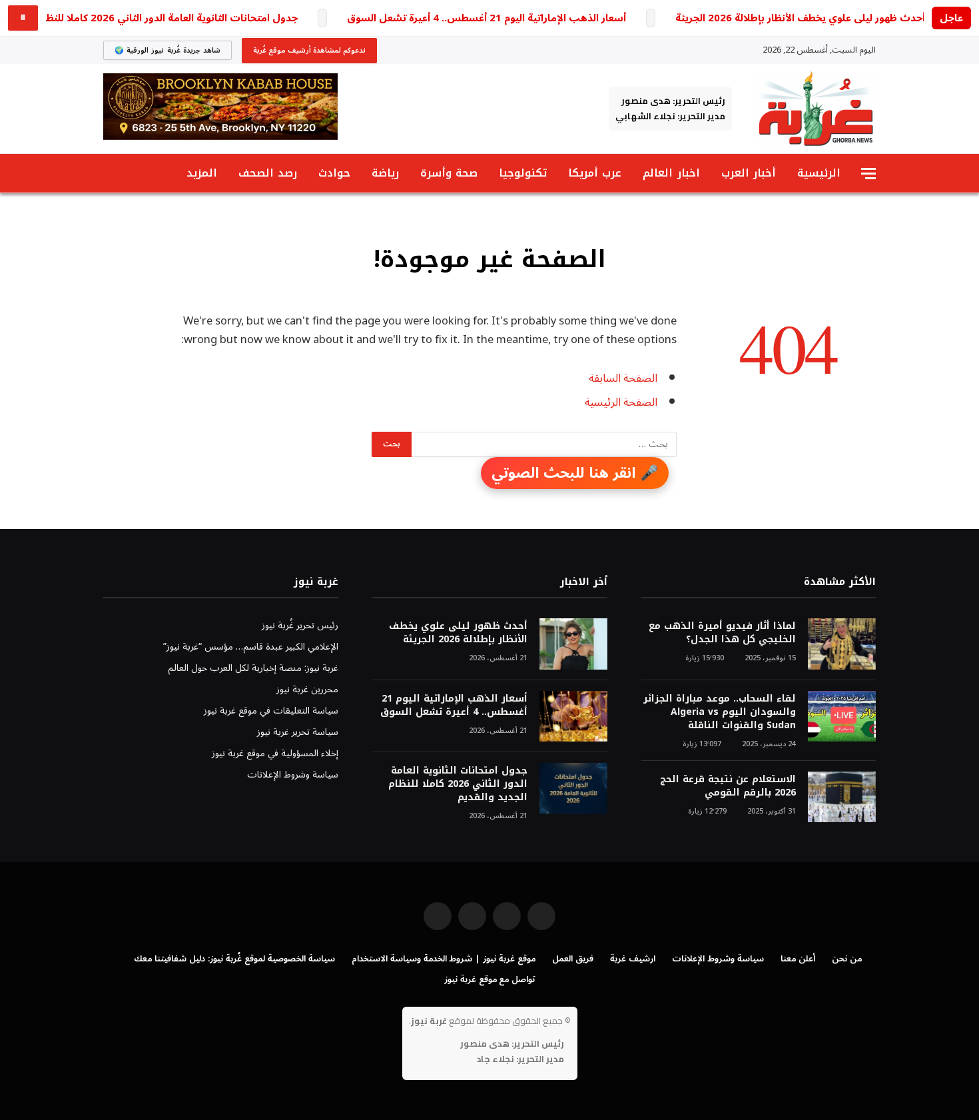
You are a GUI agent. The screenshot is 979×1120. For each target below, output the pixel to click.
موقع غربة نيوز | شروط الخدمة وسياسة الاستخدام (443, 958)
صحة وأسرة (449, 173)
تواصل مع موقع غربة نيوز (489, 979)
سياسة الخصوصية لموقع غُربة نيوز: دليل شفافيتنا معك (234, 958)
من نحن (847, 958)
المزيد (201, 173)
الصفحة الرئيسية (621, 402)
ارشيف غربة (632, 958)
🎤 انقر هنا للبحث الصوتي (574, 473)
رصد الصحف (267, 173)
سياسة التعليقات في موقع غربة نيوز (271, 710)
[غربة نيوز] (815, 108)
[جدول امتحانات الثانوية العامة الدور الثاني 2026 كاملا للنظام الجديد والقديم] (573, 788)
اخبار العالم (671, 173)
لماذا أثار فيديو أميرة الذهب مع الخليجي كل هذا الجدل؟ (722, 633)
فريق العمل (572, 958)
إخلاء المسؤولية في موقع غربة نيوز (275, 753)
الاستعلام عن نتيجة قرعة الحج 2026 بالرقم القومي (728, 786)
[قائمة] (868, 174)
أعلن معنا (798, 958)
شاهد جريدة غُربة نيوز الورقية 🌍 (167, 50)
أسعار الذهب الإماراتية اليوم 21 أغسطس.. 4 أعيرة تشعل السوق (486, 18)
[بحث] (109, 174)
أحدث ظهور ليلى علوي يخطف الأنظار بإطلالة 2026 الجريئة (800, 18)
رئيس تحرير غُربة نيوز (300, 625)
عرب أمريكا (594, 173)
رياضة (385, 173)
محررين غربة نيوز (307, 689)
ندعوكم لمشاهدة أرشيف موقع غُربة (309, 50)
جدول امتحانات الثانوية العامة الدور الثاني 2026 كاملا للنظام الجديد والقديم (457, 784)
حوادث (334, 173)
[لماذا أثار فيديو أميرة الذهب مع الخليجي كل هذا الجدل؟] (842, 644)
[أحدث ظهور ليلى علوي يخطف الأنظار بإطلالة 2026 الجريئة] (573, 644)
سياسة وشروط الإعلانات (292, 774)
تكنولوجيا (523, 173)
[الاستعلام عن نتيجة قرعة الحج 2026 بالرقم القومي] (842, 797)
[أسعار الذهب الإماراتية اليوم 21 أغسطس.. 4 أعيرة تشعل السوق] (573, 716)
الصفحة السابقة (623, 378)
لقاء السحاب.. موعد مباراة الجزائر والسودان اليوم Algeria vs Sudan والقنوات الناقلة (719, 712)
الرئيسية (818, 173)
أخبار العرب (748, 173)
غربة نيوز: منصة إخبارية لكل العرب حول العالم (253, 668)
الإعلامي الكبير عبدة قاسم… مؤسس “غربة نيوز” (250, 646)
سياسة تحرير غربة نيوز (297, 732)
